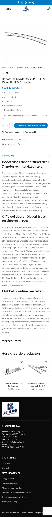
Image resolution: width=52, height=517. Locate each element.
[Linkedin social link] (29, 3)
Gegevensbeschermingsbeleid (14, 497)
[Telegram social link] (33, 3)
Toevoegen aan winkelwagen (31, 125)
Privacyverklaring (9, 501)
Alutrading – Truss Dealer (21, 512)
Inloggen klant (8, 479)
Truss (12, 67)
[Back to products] (6, 73)
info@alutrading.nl (16, 442)
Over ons (6, 463)
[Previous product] (3, 73)
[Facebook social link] (18, 3)
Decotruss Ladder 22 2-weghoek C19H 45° (38, 385)
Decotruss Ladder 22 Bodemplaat (14, 385)
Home (4, 67)
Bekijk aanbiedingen (10, 483)
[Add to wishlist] (21, 362)
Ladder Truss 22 (38, 67)
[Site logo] (26, 9)
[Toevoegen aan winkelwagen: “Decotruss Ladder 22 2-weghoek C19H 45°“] (46, 366)
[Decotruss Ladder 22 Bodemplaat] (13, 370)
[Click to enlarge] (7, 58)
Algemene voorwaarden (12, 488)
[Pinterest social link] (26, 3)
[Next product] (10, 73)
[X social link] (22, 3)
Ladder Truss (22, 67)
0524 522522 (11, 437)
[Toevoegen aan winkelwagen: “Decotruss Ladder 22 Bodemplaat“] (21, 366)
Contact (5, 468)
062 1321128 (11, 439)
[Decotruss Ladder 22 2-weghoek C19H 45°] (38, 370)
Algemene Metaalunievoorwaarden (16, 492)
